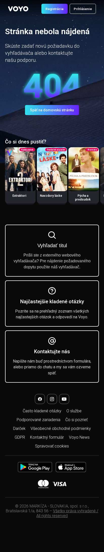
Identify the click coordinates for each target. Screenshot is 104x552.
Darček (19, 428)
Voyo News (79, 437)
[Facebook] (40, 399)
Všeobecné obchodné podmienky (61, 428)
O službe (74, 411)
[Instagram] (52, 399)
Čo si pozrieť (76, 419)
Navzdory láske (51, 195)
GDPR (20, 437)
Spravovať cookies (52, 446)
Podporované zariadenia (38, 419)
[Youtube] (64, 399)
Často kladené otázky (42, 411)
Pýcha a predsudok (83, 197)
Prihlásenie (83, 9)
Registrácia (54, 9)
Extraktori (19, 195)
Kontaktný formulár (47, 437)
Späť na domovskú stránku (52, 110)
